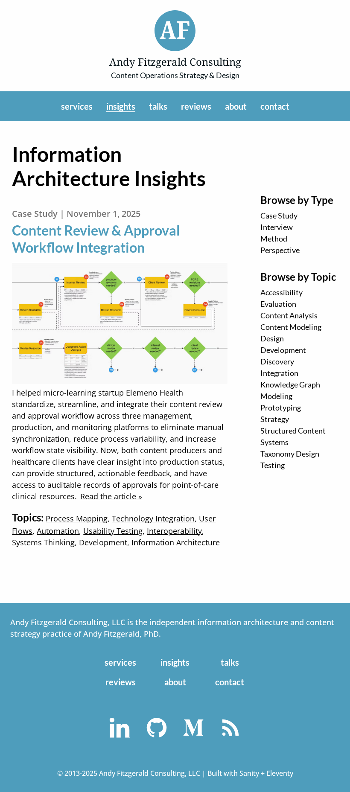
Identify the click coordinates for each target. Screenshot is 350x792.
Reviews (196, 106)
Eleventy (279, 773)
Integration (279, 373)
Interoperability (174, 531)
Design (272, 338)
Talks (158, 106)
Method (273, 238)
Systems (274, 442)
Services (77, 106)
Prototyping (280, 407)
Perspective (280, 250)
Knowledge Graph (290, 384)
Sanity (249, 773)
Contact (274, 106)
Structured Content (293, 430)
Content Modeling (290, 327)
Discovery (277, 361)
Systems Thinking (43, 542)
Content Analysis (289, 315)
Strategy (274, 419)
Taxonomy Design (289, 453)
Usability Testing (113, 531)
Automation (58, 531)
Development (283, 350)
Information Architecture (175, 542)
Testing (272, 465)
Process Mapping (77, 518)
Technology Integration (153, 518)
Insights (120, 106)
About (236, 106)
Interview (276, 227)
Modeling (276, 396)
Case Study (279, 215)
